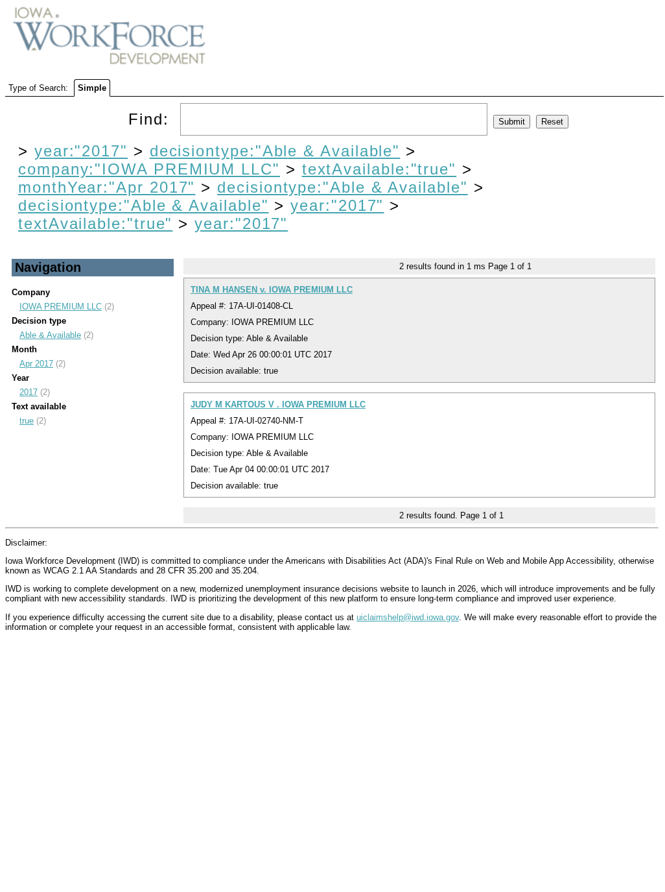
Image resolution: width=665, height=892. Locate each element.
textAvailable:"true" (379, 169)
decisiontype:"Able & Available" (275, 151)
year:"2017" (81, 151)
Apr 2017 (36, 363)
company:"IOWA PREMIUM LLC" (149, 169)
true (26, 421)
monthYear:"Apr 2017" (106, 187)
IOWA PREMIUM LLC (60, 306)
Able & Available (50, 335)
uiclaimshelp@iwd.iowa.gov (407, 617)
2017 (28, 392)
